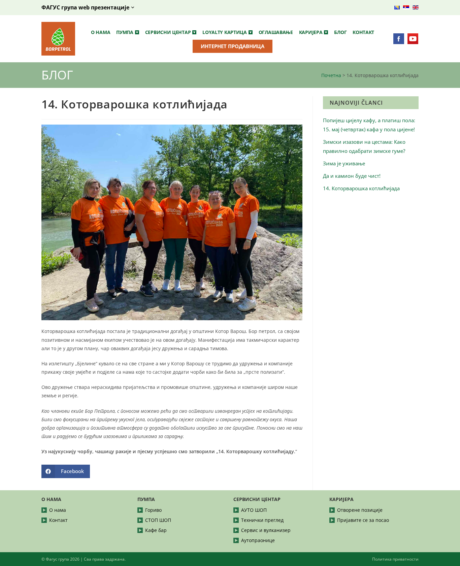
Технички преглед (262, 520)
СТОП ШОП (158, 520)
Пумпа (124, 32)
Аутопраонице (258, 540)
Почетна (331, 75)
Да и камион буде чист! (352, 175)
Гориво (153, 510)
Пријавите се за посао (363, 520)
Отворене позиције (360, 510)
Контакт (363, 32)
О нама (100, 32)
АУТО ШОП (254, 510)
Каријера (311, 32)
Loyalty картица (224, 32)
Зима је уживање (344, 163)
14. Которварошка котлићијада (361, 188)
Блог (340, 32)
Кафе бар (156, 530)
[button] (127, 32)
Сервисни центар (168, 32)
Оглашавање (276, 32)
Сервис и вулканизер (266, 530)
